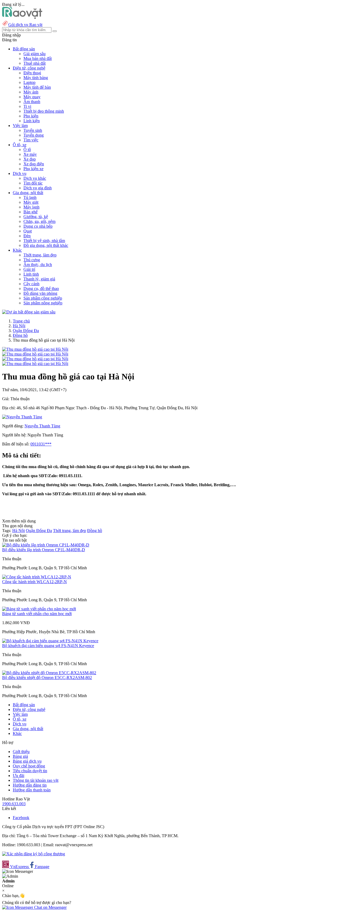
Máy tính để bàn (37, 87)
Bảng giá (20, 756)
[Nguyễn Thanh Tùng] (22, 417)
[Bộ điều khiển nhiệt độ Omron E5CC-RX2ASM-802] (49, 672)
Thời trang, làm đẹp (39, 255)
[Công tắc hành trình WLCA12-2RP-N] (36, 577)
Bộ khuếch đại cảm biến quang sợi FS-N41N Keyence (48, 645)
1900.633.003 (14, 803)
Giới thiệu (21, 751)
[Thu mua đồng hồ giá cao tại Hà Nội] (35, 349)
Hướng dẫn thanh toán (32, 790)
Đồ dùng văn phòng (40, 293)
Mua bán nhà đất (37, 58)
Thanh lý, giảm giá (39, 279)
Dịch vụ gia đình (37, 188)
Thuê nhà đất (34, 63)
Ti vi (27, 106)
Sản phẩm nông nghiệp (42, 303)
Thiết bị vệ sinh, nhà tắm (44, 240)
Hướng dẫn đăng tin (30, 785)
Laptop (29, 82)
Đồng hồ (20, 335)
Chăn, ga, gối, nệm (39, 221)
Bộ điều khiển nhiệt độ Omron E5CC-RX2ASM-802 (47, 677)
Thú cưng (31, 259)
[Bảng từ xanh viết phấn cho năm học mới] (39, 609)
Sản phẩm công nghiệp (42, 298)
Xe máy (30, 154)
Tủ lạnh (30, 197)
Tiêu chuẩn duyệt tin (30, 770)
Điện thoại (32, 73)
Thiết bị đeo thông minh (43, 111)
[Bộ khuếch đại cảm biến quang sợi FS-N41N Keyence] (50, 641)
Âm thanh (31, 101)
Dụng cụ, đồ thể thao (41, 288)
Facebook (21, 817)
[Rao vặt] (22, 17)
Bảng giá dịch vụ (27, 761)
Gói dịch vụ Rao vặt (25, 24)
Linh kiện (31, 120)
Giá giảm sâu (34, 53)
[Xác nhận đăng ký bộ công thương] (33, 854)
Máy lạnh (31, 207)
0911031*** (40, 444)
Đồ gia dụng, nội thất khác (45, 245)
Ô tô (27, 149)
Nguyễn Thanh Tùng (42, 426)
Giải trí (29, 269)
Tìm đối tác (33, 183)
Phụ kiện (30, 116)
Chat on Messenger (50, 907)
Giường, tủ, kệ (35, 216)
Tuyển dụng (33, 135)
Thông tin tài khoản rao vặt (35, 780)
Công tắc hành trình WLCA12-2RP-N (34, 581)
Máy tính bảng (35, 77)
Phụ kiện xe (33, 168)
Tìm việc (30, 140)
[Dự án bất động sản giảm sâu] (28, 312)
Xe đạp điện (33, 164)
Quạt (27, 231)
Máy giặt (30, 202)
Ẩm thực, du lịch (37, 264)
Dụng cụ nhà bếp (37, 226)
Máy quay (32, 97)
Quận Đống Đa (26, 330)
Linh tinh (31, 274)
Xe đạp (29, 159)
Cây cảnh (31, 283)
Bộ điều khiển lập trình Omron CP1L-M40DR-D (43, 549)
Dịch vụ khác (34, 178)
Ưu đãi (18, 775)
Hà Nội (19, 326)
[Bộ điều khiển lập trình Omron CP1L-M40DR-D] (45, 545)
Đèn (27, 236)
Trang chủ (21, 321)
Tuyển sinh (32, 130)
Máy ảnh (30, 92)
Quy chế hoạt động (29, 766)
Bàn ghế (30, 212)
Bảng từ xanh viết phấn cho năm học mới (37, 613)
